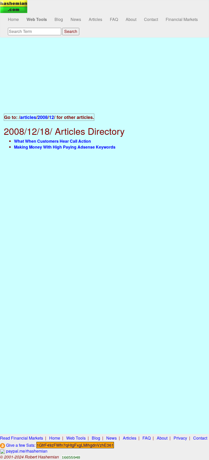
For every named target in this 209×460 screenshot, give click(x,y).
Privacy (180, 438)
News (76, 19)
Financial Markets (182, 19)
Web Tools (37, 19)
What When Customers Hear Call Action (52, 141)
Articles (95, 19)
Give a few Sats (19, 445)
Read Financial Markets (21, 438)
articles (28, 117)
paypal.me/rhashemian (26, 451)
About (131, 19)
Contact (151, 19)
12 (51, 117)
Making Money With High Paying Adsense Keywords (64, 147)
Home (13, 19)
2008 (42, 117)
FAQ (114, 19)
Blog (59, 19)
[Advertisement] (104, 78)
